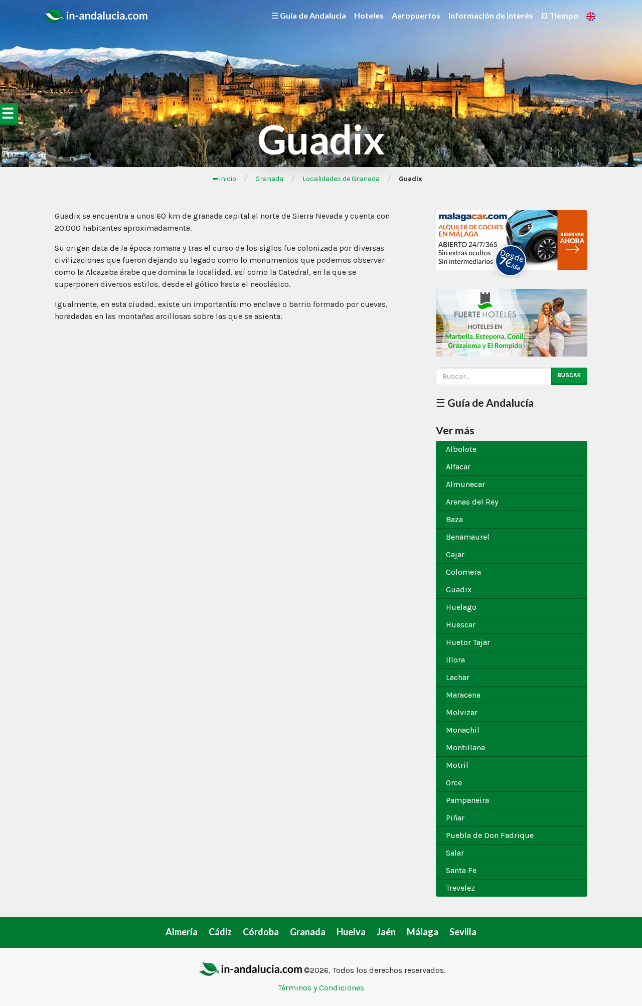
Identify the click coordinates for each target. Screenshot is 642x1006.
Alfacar (458, 466)
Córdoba (261, 931)
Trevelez (460, 888)
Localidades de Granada (341, 179)
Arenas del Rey (472, 502)
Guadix (458, 589)
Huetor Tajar (468, 642)
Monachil (462, 730)
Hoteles (369, 15)
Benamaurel (468, 537)
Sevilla (462, 931)
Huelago (461, 607)
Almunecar (465, 484)
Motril (457, 765)
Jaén (386, 931)
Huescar (460, 624)
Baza (454, 519)
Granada (269, 179)
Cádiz (220, 931)
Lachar (457, 677)
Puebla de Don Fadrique (490, 835)
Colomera (463, 572)
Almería (182, 931)
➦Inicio (224, 179)
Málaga (422, 931)
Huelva (351, 931)
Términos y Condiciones (321, 987)
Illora (455, 659)
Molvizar (461, 712)
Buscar (569, 375)
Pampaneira (467, 800)
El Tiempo (559, 15)
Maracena (463, 695)
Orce (454, 782)
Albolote (461, 449)
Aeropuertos (416, 15)
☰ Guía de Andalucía (308, 15)
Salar (455, 853)
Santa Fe (461, 870)
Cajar (455, 554)
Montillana (465, 747)
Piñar (455, 817)
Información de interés (490, 15)
